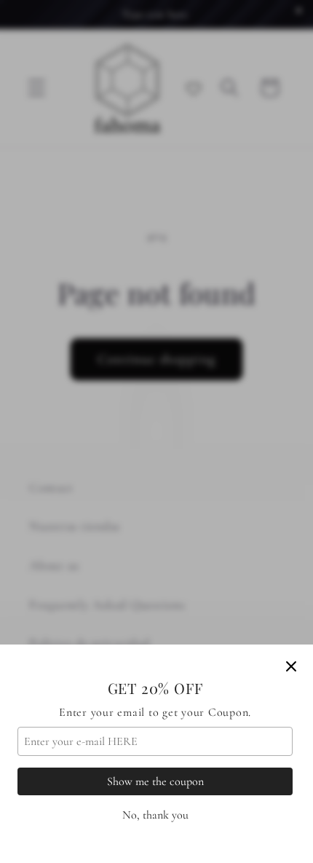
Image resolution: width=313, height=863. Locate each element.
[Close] (291, 666)
